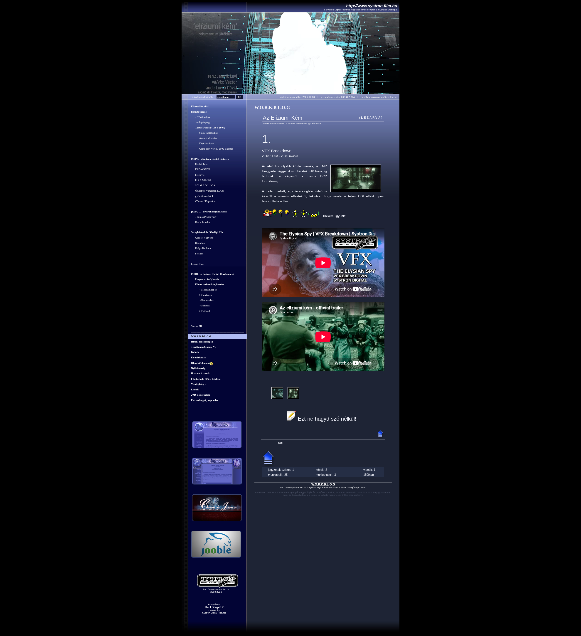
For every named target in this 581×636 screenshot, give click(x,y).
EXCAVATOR (200, 169)
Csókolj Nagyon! (202, 237)
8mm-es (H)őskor (204, 132)
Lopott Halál (197, 264)
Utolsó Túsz (199, 164)
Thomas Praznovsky (204, 216)
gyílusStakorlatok (202, 196)
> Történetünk (200, 117)
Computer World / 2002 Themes (212, 149)
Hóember (198, 243)
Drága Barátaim (201, 248)
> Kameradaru (202, 300)
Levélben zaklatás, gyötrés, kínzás (380, 97)
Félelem (197, 253)
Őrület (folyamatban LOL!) (207, 191)
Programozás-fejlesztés (205, 279)
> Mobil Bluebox (204, 289)
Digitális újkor (202, 143)
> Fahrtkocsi (201, 295)
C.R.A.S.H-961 (201, 180)
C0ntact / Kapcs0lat (203, 201)
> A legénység (200, 122)
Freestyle (197, 174)
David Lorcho (200, 222)
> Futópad (200, 311)
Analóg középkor (204, 138)
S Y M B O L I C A (203, 185)
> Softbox (200, 305)
